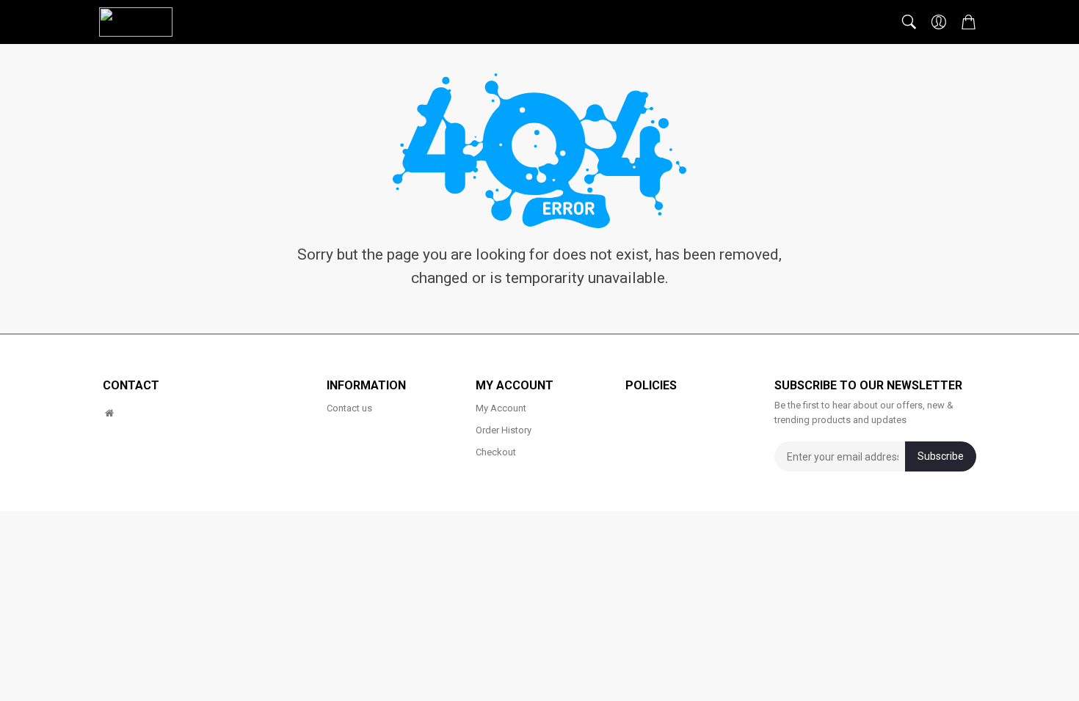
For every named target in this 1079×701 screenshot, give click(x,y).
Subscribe (941, 456)
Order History (503, 430)
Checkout (496, 452)
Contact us (349, 408)
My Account (501, 408)
